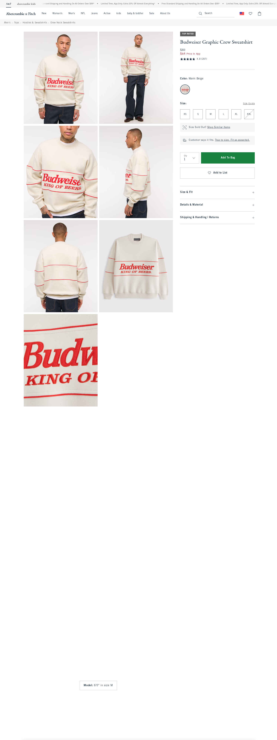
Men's (71, 13)
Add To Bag (228, 158)
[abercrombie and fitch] (21, 14)
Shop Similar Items (218, 127)
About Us (165, 13)
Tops (16, 23)
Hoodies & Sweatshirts (35, 23)
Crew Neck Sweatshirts (63, 23)
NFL (83, 13)
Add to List (220, 173)
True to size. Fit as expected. (232, 140)
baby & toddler (135, 13)
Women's (57, 13)
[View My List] (250, 14)
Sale (151, 13)
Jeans (94, 13)
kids (118, 13)
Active (107, 13)
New (44, 13)
